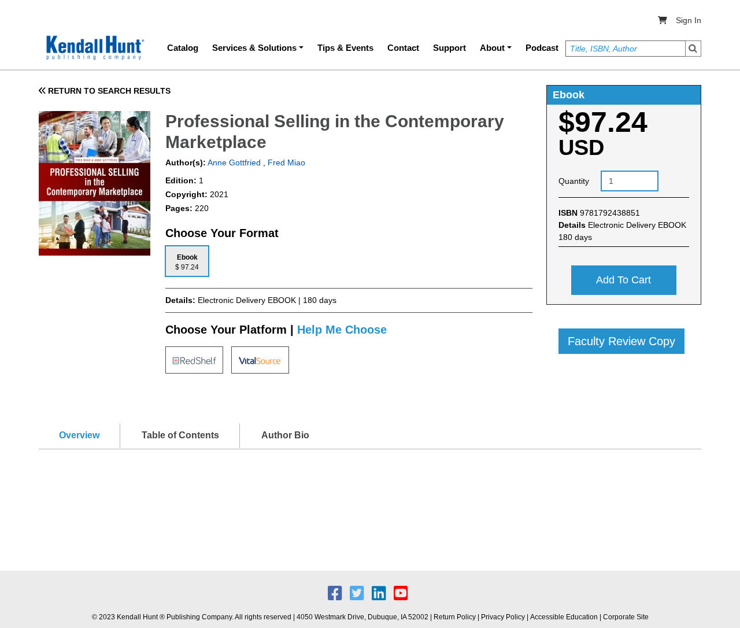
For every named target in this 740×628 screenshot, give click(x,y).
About (492, 48)
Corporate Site (626, 617)
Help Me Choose (342, 329)
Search (693, 48)
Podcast (542, 48)
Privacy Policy (503, 617)
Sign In (688, 20)
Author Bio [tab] (285, 435)
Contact (403, 48)
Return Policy (455, 617)
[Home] (94, 48)
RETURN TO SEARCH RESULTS (108, 90)
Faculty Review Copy (621, 341)
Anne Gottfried (233, 162)
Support (449, 48)
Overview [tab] (79, 435)
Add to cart (623, 280)
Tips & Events (345, 48)
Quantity (573, 181)
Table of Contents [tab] (180, 435)
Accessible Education (564, 617)
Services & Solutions (254, 48)
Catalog (182, 48)
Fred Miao (286, 162)
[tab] (187, 261)
